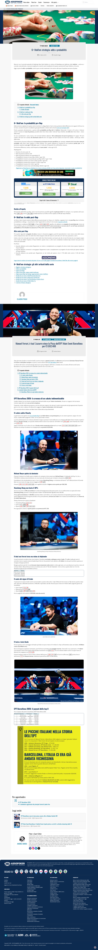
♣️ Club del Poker (34, 5)
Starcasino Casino (54, 897)
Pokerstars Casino (54, 886)
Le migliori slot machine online (80, 904)
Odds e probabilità (21, 269)
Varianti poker (54, 46)
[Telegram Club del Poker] (41, 871)
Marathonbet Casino (55, 901)
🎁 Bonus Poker (9, 5)
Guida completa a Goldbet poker (35, 887)
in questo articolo (62, 222)
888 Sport (29, 910)
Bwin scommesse (31, 917)
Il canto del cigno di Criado (26, 383)
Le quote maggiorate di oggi (80, 899)
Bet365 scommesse (31, 899)
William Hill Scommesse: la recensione (36, 918)
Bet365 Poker (30, 884)
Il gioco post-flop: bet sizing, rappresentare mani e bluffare (32, 274)
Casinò (39, 2)
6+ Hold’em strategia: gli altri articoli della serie (29, 117)
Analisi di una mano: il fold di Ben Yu (26, 281)
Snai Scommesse (31, 904)
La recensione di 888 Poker (33, 886)
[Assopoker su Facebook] (36, 871)
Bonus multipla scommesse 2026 (81, 897)
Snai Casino (53, 890)
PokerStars (29, 880)
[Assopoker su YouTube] (21, 871)
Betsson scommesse (32, 898)
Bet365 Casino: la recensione (57, 881)
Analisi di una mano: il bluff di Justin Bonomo (28, 276)
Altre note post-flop (25, 114)
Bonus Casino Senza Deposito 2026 (81, 881)
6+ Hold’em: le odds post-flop (25, 112)
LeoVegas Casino (54, 894)
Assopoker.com (30, 862)
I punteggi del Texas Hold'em (11, 894)
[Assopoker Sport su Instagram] (50, 871)
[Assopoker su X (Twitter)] (31, 871)
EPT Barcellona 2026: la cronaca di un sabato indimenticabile (32, 373)
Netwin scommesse (32, 920)
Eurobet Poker (30, 890)
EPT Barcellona (47, 339)
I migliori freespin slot (78, 906)
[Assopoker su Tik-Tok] (26, 871)
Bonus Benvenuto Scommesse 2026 (81, 888)
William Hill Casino (54, 900)
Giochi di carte (7, 903)
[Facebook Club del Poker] (46, 871)
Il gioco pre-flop (20, 270)
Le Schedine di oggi (9, 902)
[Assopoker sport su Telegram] (55, 871)
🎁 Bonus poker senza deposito (21, 5)
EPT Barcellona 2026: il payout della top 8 (28, 388)
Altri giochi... (54, 2)
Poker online (26, 2)
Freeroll (42, 5)
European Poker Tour (59, 339)
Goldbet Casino (53, 888)
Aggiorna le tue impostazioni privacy (13, 885)
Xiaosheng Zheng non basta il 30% (28, 379)
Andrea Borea (57, 351)
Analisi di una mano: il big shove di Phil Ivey (28, 277)
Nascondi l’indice (34, 105)
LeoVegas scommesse (32, 905)
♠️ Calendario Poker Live (61, 5)
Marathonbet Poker (31, 891)
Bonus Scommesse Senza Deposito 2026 (82, 890)
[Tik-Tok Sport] (65, 871)
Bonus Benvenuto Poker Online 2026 (82, 884)
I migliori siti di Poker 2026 (79, 887)
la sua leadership (34, 416)
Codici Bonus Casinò (78, 900)
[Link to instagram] (33, 848)
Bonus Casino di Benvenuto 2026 (81, 880)
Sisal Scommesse (31, 902)
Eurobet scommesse (32, 901)
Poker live (33, 2)
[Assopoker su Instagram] (16, 871)
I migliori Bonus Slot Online (79, 907)
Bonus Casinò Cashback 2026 (80, 893)
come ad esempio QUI (63, 128)
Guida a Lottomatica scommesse (35, 907)
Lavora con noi (7, 883)
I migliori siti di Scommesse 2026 (81, 891)
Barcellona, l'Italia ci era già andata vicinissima (31, 392)
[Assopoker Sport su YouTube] (60, 871)
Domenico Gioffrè (26, 818)
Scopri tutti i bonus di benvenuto (48, 200)
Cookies (6, 880)
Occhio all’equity (24, 109)
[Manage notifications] (95, 947)
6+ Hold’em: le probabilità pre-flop (26, 107)
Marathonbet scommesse (33, 921)
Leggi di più (49, 856)
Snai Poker (29, 883)
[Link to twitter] (39, 848)
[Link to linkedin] (36, 848)
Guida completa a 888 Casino (57, 891)
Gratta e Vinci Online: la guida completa (82, 909)
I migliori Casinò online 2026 (80, 883)
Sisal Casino (53, 887)
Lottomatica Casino (54, 884)
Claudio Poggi (57, 55)
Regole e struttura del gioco (23, 267)
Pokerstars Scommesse (32, 908)
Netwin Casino (53, 883)
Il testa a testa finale (25, 385)
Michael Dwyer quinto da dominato (28, 377)
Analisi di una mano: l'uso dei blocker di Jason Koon (30, 279)
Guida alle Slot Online (78, 901)
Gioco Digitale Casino (55, 899)
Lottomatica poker (31, 888)
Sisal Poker (29, 881)
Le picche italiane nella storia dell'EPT (27, 390)
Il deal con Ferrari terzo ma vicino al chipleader (31, 381)
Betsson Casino (53, 880)
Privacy (6, 881)
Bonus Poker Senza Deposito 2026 (81, 886)
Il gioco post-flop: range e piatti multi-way (27, 272)
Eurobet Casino (53, 896)
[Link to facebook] (30, 848)
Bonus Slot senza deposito (79, 903)
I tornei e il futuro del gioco (23, 283)
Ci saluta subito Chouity (26, 375)
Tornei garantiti (50, 5)
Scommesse (46, 2)
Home (4, 9)
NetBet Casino (53, 893)
